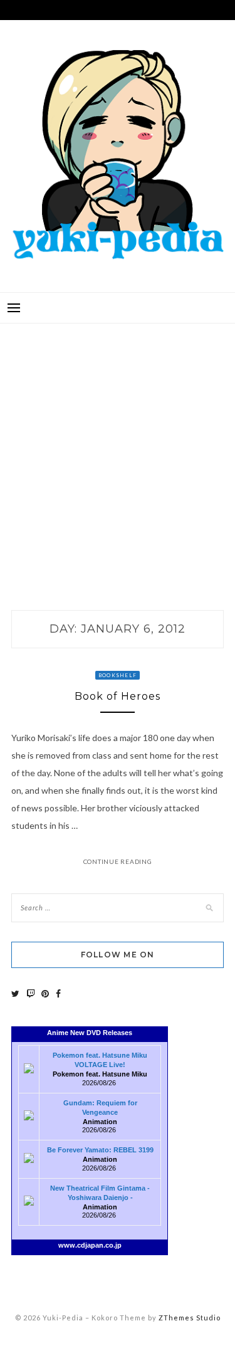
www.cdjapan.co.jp (90, 1245)
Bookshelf (117, 675)
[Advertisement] (117, 453)
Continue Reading (117, 861)
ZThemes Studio (190, 1317)
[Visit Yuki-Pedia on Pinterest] (45, 993)
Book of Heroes (117, 696)
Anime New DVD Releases (89, 1032)
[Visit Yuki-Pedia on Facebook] (58, 993)
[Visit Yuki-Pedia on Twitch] (30, 993)
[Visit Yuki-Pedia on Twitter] (15, 993)
